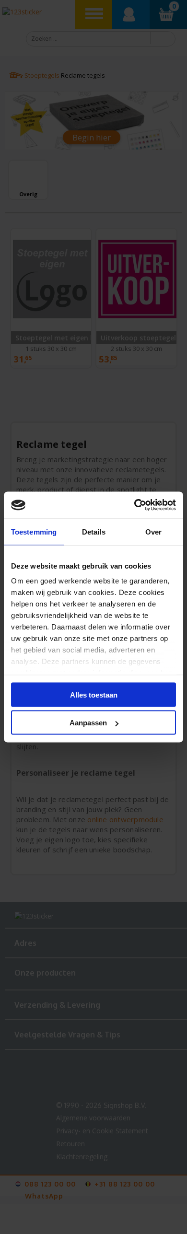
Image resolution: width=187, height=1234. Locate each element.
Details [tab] (93, 531)
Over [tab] (153, 531)
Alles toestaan (93, 694)
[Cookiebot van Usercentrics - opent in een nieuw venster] (134, 505)
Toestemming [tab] (34, 531)
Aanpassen (88, 723)
